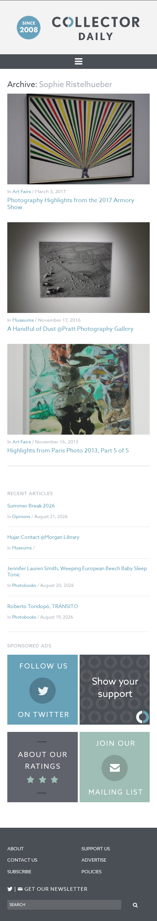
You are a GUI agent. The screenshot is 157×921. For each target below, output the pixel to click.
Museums (23, 320)
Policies (91, 871)
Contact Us (22, 860)
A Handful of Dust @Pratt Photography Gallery (70, 329)
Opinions (21, 516)
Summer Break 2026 (31, 505)
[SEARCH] (135, 904)
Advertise (93, 860)
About (15, 848)
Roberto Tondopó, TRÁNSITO (42, 606)
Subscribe (19, 871)
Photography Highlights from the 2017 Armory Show (70, 204)
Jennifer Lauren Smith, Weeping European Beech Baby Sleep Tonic (77, 571)
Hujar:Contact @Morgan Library (43, 536)
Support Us (95, 848)
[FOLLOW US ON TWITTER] (10, 889)
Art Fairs (21, 191)
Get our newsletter (53, 889)
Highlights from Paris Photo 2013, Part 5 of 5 (68, 450)
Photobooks (24, 585)
